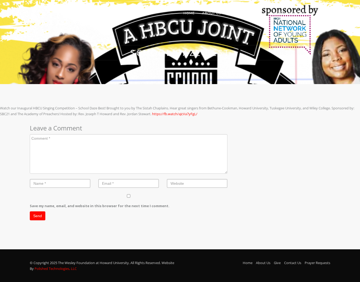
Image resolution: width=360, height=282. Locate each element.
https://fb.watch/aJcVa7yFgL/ (174, 113)
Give (232, 13)
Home (189, 13)
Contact (253, 13)
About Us (211, 13)
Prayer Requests (287, 13)
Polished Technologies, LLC (56, 268)
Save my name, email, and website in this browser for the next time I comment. (99, 205)
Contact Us (292, 262)
